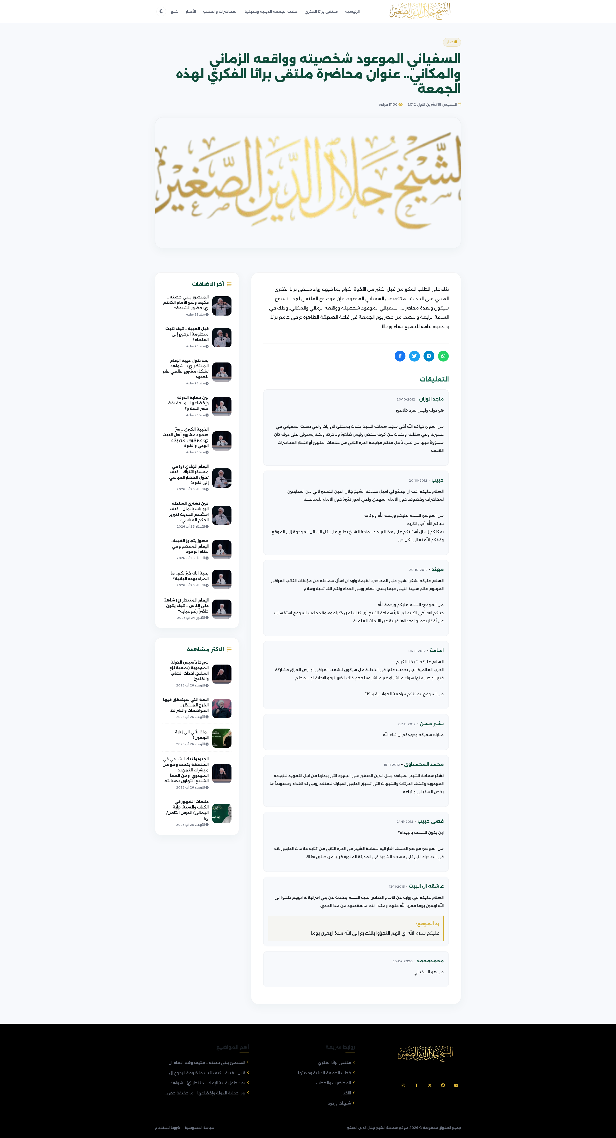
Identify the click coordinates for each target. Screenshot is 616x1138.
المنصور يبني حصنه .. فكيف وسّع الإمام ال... (205, 1062)
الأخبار (191, 11)
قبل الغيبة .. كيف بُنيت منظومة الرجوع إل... (205, 1073)
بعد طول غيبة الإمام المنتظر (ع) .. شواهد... (206, 1083)
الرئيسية (352, 11)
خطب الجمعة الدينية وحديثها (271, 11)
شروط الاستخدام (167, 1127)
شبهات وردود (339, 1103)
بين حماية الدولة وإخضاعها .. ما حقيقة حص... (204, 1093)
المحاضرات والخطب (220, 11)
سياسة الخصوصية (199, 1127)
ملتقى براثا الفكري (321, 11)
